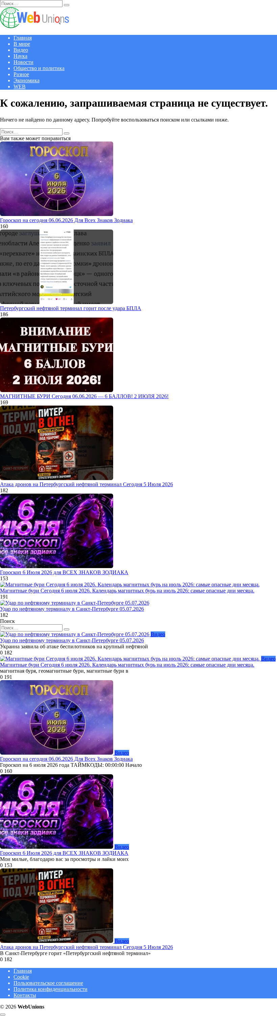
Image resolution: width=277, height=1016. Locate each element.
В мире (22, 44)
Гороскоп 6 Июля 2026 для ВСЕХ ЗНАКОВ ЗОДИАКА (64, 572)
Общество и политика (39, 68)
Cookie (21, 977)
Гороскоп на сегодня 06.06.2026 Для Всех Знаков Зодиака (66, 220)
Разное (21, 74)
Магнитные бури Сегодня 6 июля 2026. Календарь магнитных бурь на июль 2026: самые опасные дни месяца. (127, 590)
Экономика (27, 80)
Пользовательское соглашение (48, 983)
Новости (23, 62)
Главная (23, 38)
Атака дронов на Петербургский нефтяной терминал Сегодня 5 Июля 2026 (86, 484)
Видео (21, 50)
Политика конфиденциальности (50, 989)
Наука (20, 56)
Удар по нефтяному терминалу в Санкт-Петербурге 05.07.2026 (72, 609)
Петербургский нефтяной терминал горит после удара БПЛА (70, 308)
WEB (20, 86)
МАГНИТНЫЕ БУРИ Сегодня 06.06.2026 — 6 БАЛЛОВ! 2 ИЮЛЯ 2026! (84, 396)
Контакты (25, 995)
